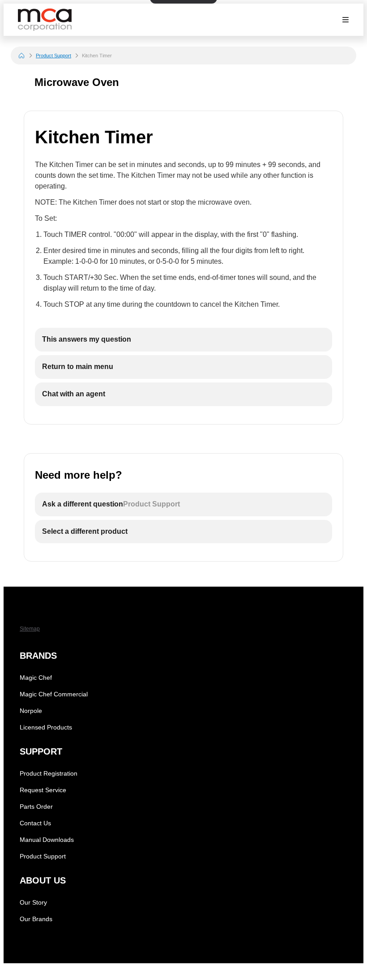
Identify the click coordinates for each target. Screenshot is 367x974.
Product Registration (48, 773)
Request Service (43, 790)
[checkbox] (183, 340)
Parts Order (36, 806)
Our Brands (36, 919)
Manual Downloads (47, 839)
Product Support (53, 55)
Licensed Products (46, 727)
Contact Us (35, 823)
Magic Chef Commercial (54, 694)
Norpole (31, 710)
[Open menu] (345, 19)
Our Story (33, 902)
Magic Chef (36, 677)
